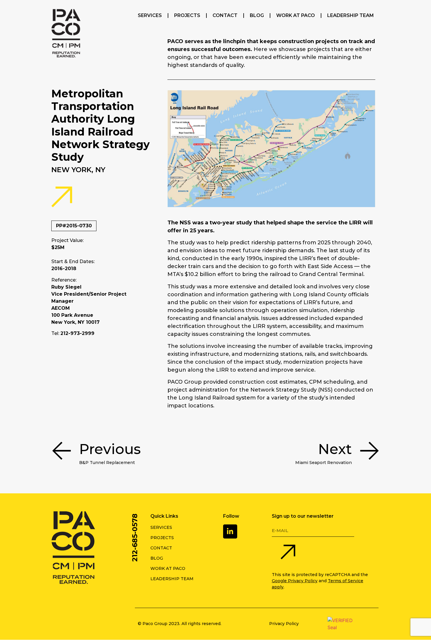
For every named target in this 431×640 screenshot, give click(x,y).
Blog (257, 15)
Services (150, 15)
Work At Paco (295, 15)
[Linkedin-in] (230, 531)
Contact (225, 15)
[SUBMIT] (288, 553)
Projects (187, 15)
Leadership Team (350, 15)
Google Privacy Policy (295, 580)
